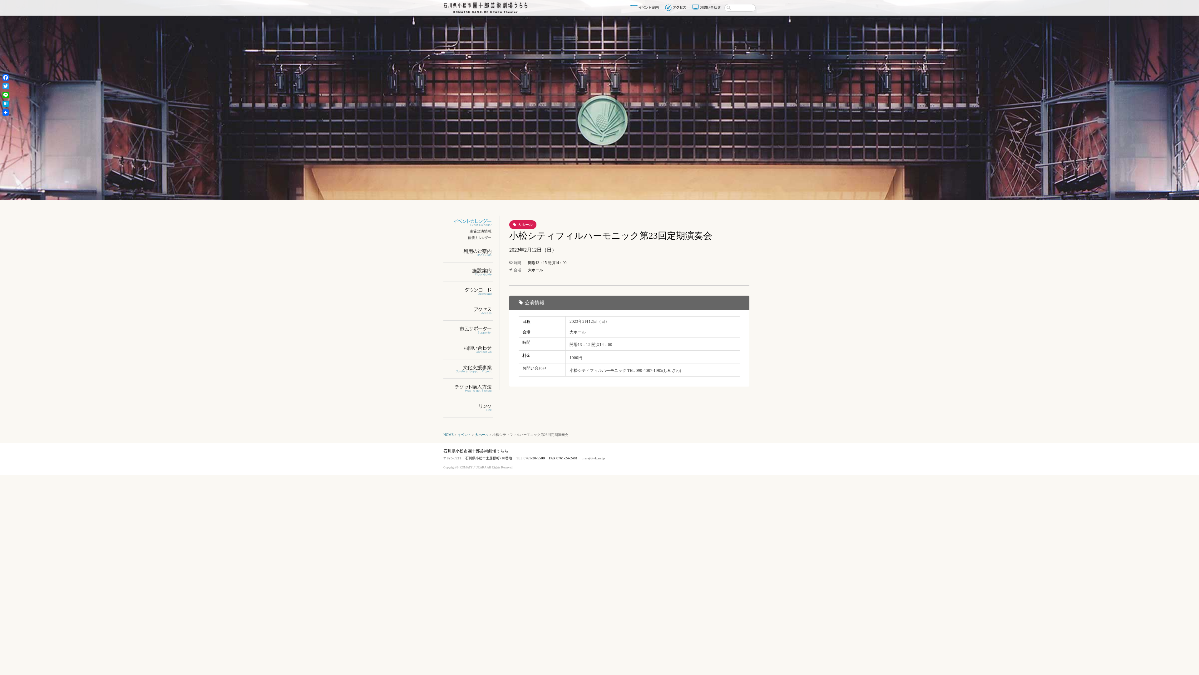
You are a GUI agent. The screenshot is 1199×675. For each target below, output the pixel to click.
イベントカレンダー (472, 223)
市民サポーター (472, 330)
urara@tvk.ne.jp (593, 458)
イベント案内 (646, 7)
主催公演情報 (472, 231)
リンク (472, 408)
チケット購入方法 (472, 388)
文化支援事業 (472, 369)
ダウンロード (472, 291)
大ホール (525, 224)
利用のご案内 (472, 253)
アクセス (676, 7)
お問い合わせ (707, 7)
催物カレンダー (472, 238)
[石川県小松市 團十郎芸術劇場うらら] (485, 7)
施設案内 (472, 272)
